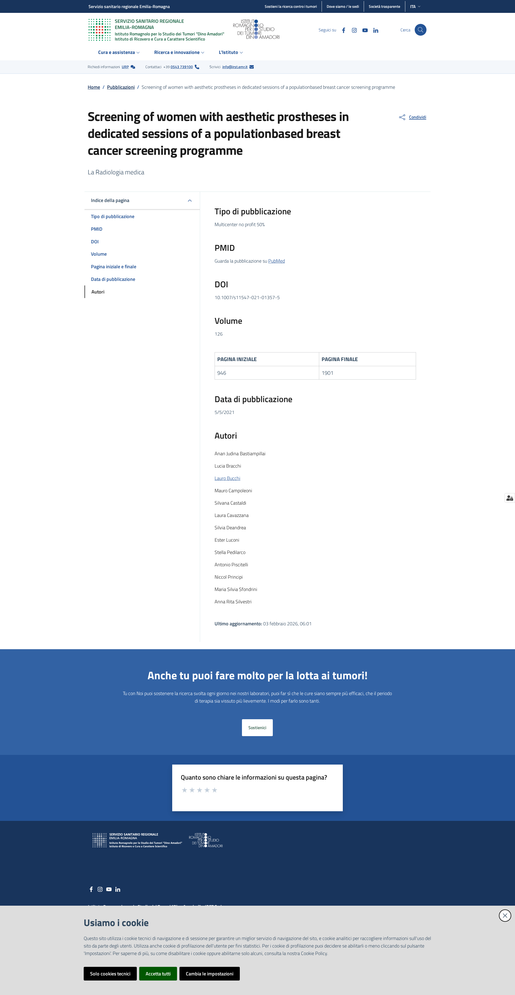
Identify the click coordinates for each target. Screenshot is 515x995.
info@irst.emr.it (235, 66)
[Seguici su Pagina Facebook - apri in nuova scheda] (341, 29)
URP (125, 66)
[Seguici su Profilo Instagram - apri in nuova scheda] (352, 29)
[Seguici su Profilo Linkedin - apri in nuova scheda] (373, 29)
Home (94, 87)
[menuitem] (120, 52)
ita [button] (413, 6)
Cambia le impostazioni (209, 973)
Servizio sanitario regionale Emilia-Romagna (129, 6)
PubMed (276, 261)
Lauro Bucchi (227, 478)
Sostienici (257, 727)
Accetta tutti (158, 973)
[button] (420, 30)
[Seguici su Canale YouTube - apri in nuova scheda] (363, 29)
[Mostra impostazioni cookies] (510, 498)
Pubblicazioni (121, 87)
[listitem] (111, 67)
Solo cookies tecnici (110, 973)
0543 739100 (182, 66)
